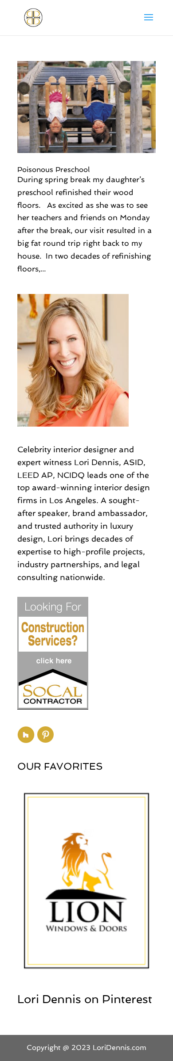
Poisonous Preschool (53, 169)
